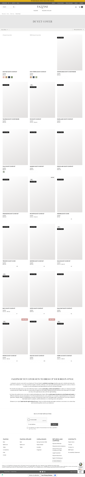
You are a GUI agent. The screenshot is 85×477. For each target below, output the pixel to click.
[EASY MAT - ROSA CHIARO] (4, 77)
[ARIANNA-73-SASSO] (69, 219)
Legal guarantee (56, 453)
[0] (79, 6)
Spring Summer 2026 (42, 442)
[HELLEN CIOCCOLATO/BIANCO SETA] (64, 266)
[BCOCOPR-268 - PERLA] (6, 314)
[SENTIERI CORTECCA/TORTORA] (39, 266)
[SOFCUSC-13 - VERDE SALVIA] (36, 314)
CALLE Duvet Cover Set (9, 166)
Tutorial (70, 444)
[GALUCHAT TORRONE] (69, 314)
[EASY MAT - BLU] (9, 77)
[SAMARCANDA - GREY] (58, 77)
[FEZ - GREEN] (34, 124)
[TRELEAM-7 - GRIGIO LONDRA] (6, 266)
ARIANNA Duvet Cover (63, 213)
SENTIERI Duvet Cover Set (37, 261)
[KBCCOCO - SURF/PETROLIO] (69, 361)
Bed (4, 442)
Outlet (4, 455)
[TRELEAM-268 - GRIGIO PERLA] (12, 266)
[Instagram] (44, 472)
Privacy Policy (7, 471)
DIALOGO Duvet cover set (37, 355)
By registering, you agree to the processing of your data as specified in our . (43, 428)
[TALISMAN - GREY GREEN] (6, 124)
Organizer (39, 449)
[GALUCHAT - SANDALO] (58, 314)
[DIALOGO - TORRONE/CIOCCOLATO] (34, 361)
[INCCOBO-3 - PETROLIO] (36, 219)
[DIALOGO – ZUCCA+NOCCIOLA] (42, 361)
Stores (81, 3)
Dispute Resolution (57, 455)
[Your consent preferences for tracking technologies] (2, 474)
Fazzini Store (71, 442)
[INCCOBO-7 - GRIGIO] (31, 219)
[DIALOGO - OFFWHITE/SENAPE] (31, 361)
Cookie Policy (13, 471)
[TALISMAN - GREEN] (4, 124)
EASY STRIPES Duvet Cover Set (38, 71)
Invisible (39, 447)
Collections (60, 3)
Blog (76, 3)
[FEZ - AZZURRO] (36, 124)
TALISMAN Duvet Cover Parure (11, 119)
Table (4, 447)
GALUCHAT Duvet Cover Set (64, 308)
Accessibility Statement (74, 452)
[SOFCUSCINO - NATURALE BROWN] (39, 314)
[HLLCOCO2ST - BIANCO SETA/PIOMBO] (69, 266)
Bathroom (5, 444)
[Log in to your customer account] (76, 6)
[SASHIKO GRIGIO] (36, 172)
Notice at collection (34, 475)
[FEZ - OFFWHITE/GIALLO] (39, 124)
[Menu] (83, 463)
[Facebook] (40, 472)
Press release (69, 3)
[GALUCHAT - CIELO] (66, 314)
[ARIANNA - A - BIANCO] (58, 219)
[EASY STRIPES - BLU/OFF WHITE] (34, 77)
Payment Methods (57, 443)
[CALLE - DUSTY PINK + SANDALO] (6, 172)
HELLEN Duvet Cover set (63, 261)
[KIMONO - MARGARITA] (15, 361)
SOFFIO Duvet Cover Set (36, 308)
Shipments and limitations (59, 446)
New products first (78, 29)
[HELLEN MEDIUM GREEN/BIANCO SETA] (61, 266)
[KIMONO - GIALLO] (9, 361)
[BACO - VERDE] (4, 314)
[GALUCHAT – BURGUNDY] (61, 314)
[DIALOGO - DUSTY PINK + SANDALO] (39, 361)
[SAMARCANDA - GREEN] (61, 77)
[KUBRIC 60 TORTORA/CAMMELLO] (66, 361)
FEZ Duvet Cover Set (35, 119)
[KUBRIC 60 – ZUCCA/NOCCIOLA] (64, 361)
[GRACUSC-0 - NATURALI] (4, 219)
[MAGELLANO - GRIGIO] (58, 124)
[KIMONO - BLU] (6, 361)
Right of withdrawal (57, 458)
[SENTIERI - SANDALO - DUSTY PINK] (31, 266)
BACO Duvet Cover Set (9, 308)
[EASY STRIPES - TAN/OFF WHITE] (31, 77)
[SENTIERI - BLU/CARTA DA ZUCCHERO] (34, 266)
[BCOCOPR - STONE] (12, 314)
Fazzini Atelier (40, 444)
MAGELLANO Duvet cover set (65, 119)
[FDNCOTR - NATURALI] (58, 172)
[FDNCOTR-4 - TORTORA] (61, 172)
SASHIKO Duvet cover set (37, 166)
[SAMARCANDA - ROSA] (66, 77)
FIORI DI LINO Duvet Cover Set (65, 166)
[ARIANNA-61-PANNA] (61, 219)
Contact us (71, 447)
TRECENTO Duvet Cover (9, 261)
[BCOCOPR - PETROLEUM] (15, 314)
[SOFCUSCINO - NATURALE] (42, 314)
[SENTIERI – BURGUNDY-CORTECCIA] (36, 266)
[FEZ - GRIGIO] (31, 124)
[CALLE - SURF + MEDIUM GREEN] (4, 172)
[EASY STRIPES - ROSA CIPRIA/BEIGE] (39, 77)
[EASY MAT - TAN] (6, 77)
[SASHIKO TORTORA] (31, 172)
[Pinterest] (43, 472)
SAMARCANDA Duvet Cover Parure (66, 71)
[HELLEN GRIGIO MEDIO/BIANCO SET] (58, 266)
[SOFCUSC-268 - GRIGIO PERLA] (31, 314)
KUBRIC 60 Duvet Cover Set (64, 355)
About (53, 3)
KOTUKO (75, 471)
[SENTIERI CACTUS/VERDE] (42, 266)
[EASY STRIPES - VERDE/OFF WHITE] (36, 77)
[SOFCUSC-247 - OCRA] (34, 314)
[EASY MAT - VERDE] (12, 77)
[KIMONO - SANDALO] (4, 361)
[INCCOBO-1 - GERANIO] (39, 219)
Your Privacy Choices (46, 475)
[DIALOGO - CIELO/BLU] (36, 361)
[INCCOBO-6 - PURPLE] (34, 219)
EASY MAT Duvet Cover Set (10, 71)
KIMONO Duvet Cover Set (9, 355)
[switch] (80, 472)
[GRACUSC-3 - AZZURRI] (6, 219)
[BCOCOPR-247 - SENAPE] (9, 314)
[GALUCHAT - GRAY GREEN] (64, 314)
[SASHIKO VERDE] (34, 172)
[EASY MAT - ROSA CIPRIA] (15, 77)
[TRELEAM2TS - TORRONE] (15, 266)
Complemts (6, 449)
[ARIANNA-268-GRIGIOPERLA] (66, 219)
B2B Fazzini (71, 449)
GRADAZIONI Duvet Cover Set (11, 213)
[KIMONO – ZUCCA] (12, 361)
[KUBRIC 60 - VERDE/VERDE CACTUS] (61, 361)
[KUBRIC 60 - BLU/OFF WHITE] (58, 361)
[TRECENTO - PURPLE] (4, 266)
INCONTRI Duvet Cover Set (37, 213)
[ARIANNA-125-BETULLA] (64, 219)
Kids (4, 452)
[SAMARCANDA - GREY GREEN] (64, 77)
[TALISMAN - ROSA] (9, 124)
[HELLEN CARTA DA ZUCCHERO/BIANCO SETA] (66, 266)
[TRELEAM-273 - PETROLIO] (9, 266)
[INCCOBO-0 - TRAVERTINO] (42, 219)
